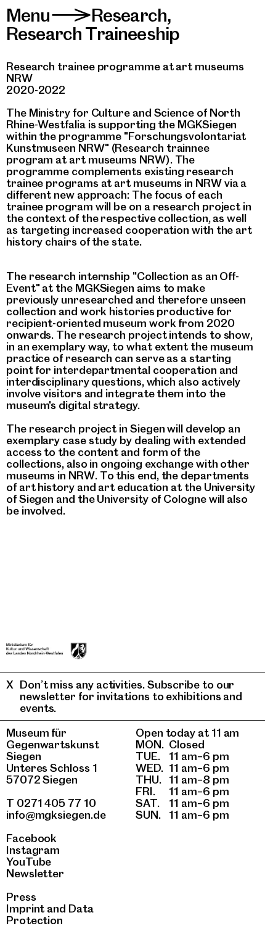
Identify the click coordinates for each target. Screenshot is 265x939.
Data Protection (50, 914)
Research (129, 15)
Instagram (33, 849)
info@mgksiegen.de (56, 814)
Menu (28, 15)
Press (21, 896)
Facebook (31, 838)
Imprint (25, 908)
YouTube (28, 861)
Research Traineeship (92, 33)
